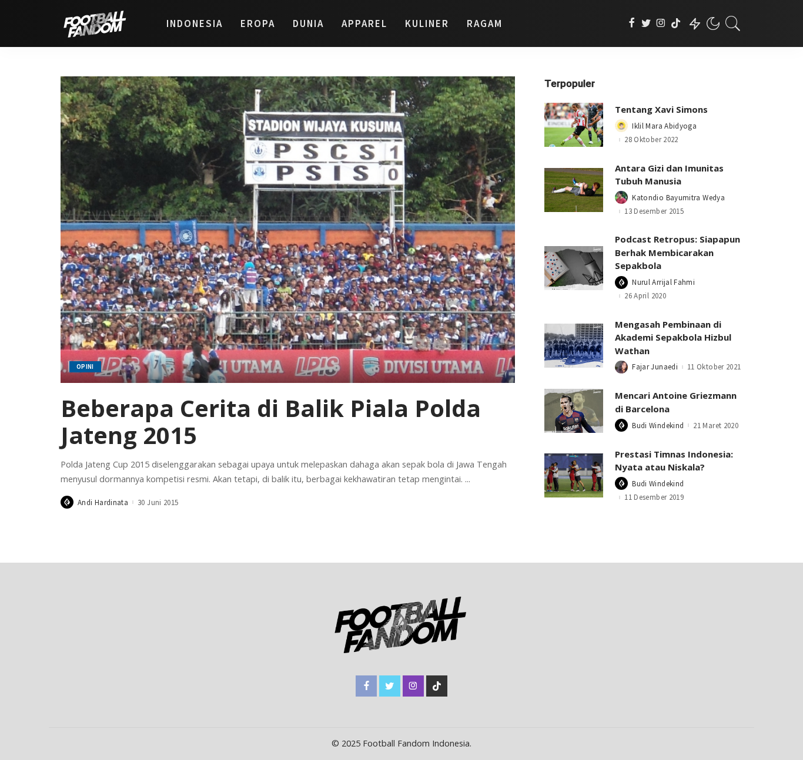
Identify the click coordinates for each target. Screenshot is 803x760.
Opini (85, 366)
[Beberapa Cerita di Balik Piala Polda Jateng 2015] (288, 229)
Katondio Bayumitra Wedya (678, 197)
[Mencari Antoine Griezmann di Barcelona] (573, 411)
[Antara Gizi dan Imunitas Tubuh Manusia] (573, 190)
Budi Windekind (658, 425)
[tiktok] (675, 23)
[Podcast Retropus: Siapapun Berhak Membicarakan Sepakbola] (573, 268)
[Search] (733, 23)
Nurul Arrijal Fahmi (663, 282)
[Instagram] (661, 23)
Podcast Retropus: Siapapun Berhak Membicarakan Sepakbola (677, 252)
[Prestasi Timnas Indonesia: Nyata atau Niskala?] (573, 475)
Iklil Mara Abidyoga (664, 126)
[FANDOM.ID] (105, 23)
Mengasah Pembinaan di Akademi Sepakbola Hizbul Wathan (673, 337)
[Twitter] (646, 23)
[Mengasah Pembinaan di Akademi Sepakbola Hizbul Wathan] (573, 346)
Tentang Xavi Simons (661, 109)
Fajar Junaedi (655, 367)
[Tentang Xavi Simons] (573, 125)
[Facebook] (631, 23)
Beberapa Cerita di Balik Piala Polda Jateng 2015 (271, 421)
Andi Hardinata (103, 502)
